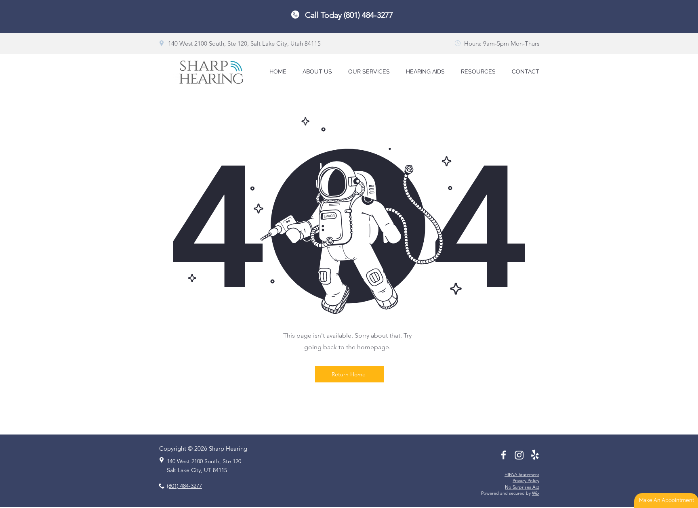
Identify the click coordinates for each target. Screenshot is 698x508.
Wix (535, 493)
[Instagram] (519, 455)
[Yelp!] (535, 455)
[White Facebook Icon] (503, 455)
